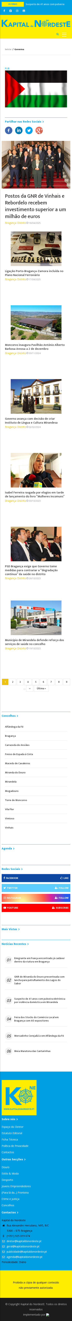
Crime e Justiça (10, 1199)
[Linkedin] (19, 130)
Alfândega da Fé (14, 727)
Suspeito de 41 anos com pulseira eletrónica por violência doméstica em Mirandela (39, 1000)
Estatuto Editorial (12, 1133)
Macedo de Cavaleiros (17, 763)
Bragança (10, 736)
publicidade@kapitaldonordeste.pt (26, 1251)
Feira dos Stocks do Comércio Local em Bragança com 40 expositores (36, 1019)
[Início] (36, 23)
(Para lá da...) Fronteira (15, 1192)
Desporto (7, 1180)
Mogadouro (11, 791)
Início (8, 49)
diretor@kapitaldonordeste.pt (24, 1241)
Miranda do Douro (15, 772)
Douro (5, 1167)
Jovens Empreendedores (16, 1186)
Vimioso (9, 818)
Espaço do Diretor (12, 1127)
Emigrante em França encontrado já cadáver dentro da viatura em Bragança (39, 960)
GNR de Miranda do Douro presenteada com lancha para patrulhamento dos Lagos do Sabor (39, 980)
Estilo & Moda (10, 1173)
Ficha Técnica (10, 1139)
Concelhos (8, 1205)
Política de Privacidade (15, 1146)
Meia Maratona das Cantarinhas (32, 1051)
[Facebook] (8, 130)
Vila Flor (9, 809)
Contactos (8, 1152)
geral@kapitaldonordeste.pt (23, 1246)
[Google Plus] (39, 130)
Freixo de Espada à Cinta (19, 754)
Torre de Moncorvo (16, 800)
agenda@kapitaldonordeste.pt (24, 1257)
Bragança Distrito (15, 223)
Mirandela (10, 782)
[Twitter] (29, 130)
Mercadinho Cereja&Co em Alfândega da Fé (39, 1036)
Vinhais (9, 827)
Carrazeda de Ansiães (17, 745)
